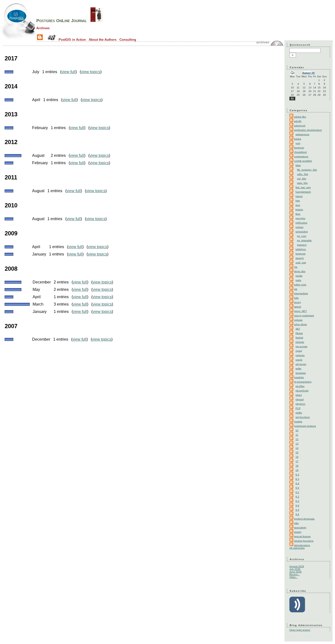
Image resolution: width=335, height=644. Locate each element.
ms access (301, 346)
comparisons (301, 156)
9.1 (297, 492)
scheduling (302, 231)
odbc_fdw (302, 174)
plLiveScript (302, 390)
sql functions (303, 417)
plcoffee (300, 386)
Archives (43, 28)
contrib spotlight (303, 161)
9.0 (297, 487)
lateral (297, 306)
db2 (298, 328)
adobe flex (300, 116)
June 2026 (295, 571)
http (298, 200)
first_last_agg (303, 187)
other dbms (300, 324)
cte (295, 267)
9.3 (297, 501)
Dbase (299, 333)
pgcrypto (300, 218)
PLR (298, 408)
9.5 (297, 510)
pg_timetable (304, 240)
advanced (299, 125)
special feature (302, 536)
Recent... (294, 574)
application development (308, 130)
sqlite (298, 368)
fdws (298, 165)
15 (297, 452)
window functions (303, 540)
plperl (299, 395)
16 (297, 457)
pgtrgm (299, 227)
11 (297, 434)
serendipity (300, 527)
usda (298, 280)
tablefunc (301, 249)
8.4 (297, 483)
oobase (298, 320)
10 (297, 430)
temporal (300, 253)
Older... (293, 577)
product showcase (304, 518)
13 (297, 443)
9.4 (297, 505)
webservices (302, 134)
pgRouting (301, 222)
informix (300, 342)
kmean (299, 209)
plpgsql (300, 399)
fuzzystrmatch (303, 191)
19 (297, 470)
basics (297, 138)
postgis (298, 421)
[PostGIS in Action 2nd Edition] (96, 20)
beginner (299, 147)
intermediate (301, 293)
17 (297, 461)
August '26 (308, 72)
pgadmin (299, 377)
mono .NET (300, 311)
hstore (299, 196)
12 (297, 439)
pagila (299, 275)
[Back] (292, 73)
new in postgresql (304, 315)
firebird (299, 337)
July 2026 (294, 569)
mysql (299, 350)
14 (297, 448)
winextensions (302, 545)
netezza (300, 355)
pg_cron (301, 236)
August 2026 (296, 566)
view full (68, 72)
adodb (297, 121)
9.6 (297, 514)
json (298, 205)
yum (298, 143)
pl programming (302, 381)
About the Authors (102, 39)
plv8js (299, 412)
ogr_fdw (301, 178)
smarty (297, 532)
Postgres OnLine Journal (61, 20)
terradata (301, 373)
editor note (300, 284)
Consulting (127, 39)
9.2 (297, 496)
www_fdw (302, 183)
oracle (299, 359)
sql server (301, 364)
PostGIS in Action (72, 39)
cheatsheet (300, 152)
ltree (298, 214)
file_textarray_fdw (307, 169)
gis (295, 289)
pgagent (302, 244)
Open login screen (299, 630)
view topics (90, 72)
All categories (297, 548)
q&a (296, 523)
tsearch (300, 258)
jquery (297, 302)
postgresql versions (305, 426)
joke (296, 297)
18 (297, 465)
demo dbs (299, 271)
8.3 (297, 479)
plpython (300, 403)
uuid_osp (301, 262)
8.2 (297, 474)
